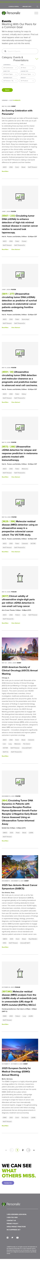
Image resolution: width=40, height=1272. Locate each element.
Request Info (27, 6)
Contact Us (8, 1183)
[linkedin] (7, 1237)
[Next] (28, 1150)
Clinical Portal (14, 6)
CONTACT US (11, 1220)
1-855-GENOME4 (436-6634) (16, 1214)
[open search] (37, 6)
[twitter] (12, 1237)
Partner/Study (7, 77)
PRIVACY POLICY (12, 1223)
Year (22, 64)
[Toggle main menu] (36, 13)
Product (23, 77)
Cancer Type (24, 71)
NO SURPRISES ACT (13, 1230)
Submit (7, 90)
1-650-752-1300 (12, 1217)
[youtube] (17, 1237)
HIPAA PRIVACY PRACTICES (16, 1227)
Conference (7, 64)
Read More (5, 249)
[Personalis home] (11, 13)
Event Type (6, 71)
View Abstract (15, 249)
